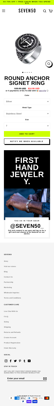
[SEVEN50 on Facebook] (10, 360)
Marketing (8, 287)
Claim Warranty (10, 348)
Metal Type (26, 107)
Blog (5, 272)
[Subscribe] (44, 378)
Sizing (6, 322)
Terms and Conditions (12, 298)
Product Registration (12, 343)
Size (27, 120)
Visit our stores (10, 266)
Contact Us (8, 277)
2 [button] (25, 72)
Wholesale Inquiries (11, 293)
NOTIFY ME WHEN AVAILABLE (26, 141)
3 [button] (27, 72)
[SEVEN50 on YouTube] (29, 360)
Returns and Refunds (12, 332)
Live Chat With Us (11, 311)
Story (6, 261)
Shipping (7, 327)
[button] (27, 90)
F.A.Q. (6, 316)
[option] (27, 43)
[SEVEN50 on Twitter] (15, 360)
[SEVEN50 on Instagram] (6, 360)
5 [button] (31, 72)
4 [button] (29, 72)
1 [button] (23, 72)
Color (27, 95)
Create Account (10, 337)
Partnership (8, 282)
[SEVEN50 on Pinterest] (19, 360)
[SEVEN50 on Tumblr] (24, 360)
